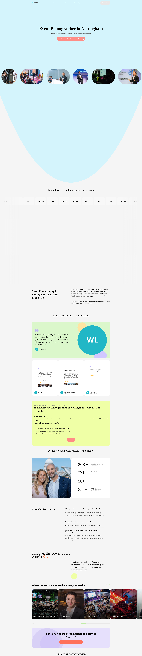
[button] (105, 3)
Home (54, 2)
